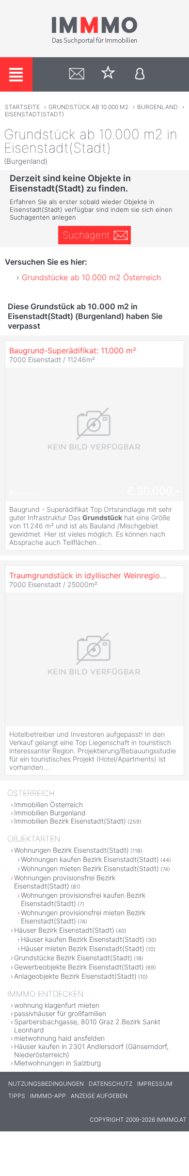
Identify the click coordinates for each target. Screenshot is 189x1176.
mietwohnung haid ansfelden (59, 1038)
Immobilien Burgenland (50, 813)
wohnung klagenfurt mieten (56, 1005)
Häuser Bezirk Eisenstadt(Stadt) (64, 930)
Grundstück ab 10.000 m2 (88, 107)
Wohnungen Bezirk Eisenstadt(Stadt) (71, 850)
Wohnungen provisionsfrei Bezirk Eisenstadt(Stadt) (64, 882)
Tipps (16, 1095)
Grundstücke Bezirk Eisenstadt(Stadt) (73, 958)
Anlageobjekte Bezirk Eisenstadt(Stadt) (75, 976)
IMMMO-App (48, 1095)
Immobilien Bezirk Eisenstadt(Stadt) (70, 821)
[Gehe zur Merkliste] (108, 74)
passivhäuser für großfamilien (60, 1013)
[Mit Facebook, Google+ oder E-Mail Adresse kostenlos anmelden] (140, 74)
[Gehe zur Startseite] (94, 42)
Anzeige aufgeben (99, 1095)
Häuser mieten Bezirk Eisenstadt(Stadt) (82, 948)
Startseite (22, 107)
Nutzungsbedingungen (46, 1083)
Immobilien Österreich (48, 804)
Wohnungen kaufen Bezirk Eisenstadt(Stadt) (90, 859)
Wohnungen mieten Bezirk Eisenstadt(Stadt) (90, 868)
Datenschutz (110, 1083)
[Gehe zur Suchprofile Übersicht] (77, 74)
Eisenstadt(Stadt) (34, 114)
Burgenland (157, 107)
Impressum (155, 1083)
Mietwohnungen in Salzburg (57, 1063)
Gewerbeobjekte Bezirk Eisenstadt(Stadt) (79, 967)
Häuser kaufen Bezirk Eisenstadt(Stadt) (82, 939)
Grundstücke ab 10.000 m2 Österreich (91, 277)
